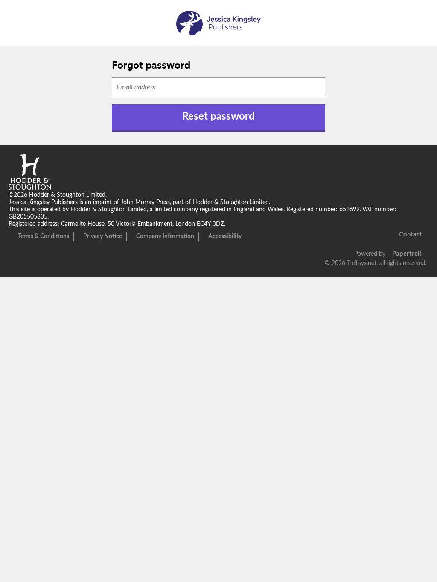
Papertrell (406, 254)
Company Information (165, 236)
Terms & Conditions (43, 236)
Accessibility (225, 236)
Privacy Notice (102, 236)
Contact (410, 234)
